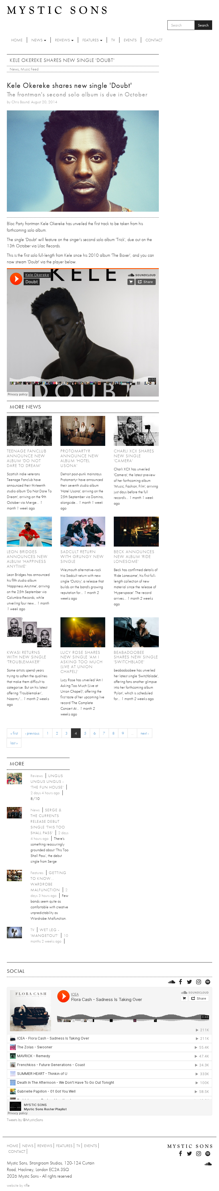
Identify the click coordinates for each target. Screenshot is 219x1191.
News (37, 40)
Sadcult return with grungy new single (82, 556)
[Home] (57, 9)
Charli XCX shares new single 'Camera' (134, 456)
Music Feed (29, 69)
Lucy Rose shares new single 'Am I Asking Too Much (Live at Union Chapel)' (81, 662)
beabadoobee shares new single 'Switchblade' (136, 657)
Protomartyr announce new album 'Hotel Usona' (79, 458)
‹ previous (32, 733)
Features (91, 40)
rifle (27, 1185)
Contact (154, 40)
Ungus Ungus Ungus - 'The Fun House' (47, 781)
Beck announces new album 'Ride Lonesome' (134, 556)
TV (113, 40)
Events (130, 40)
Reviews (63, 40)
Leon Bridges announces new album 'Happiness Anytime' (27, 559)
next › (145, 733)
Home (17, 40)
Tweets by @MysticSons (25, 1119)
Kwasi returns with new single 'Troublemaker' (26, 657)
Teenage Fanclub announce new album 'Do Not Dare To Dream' (26, 458)
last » (14, 742)
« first (14, 733)
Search (203, 25)
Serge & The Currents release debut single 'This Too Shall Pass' (48, 821)
